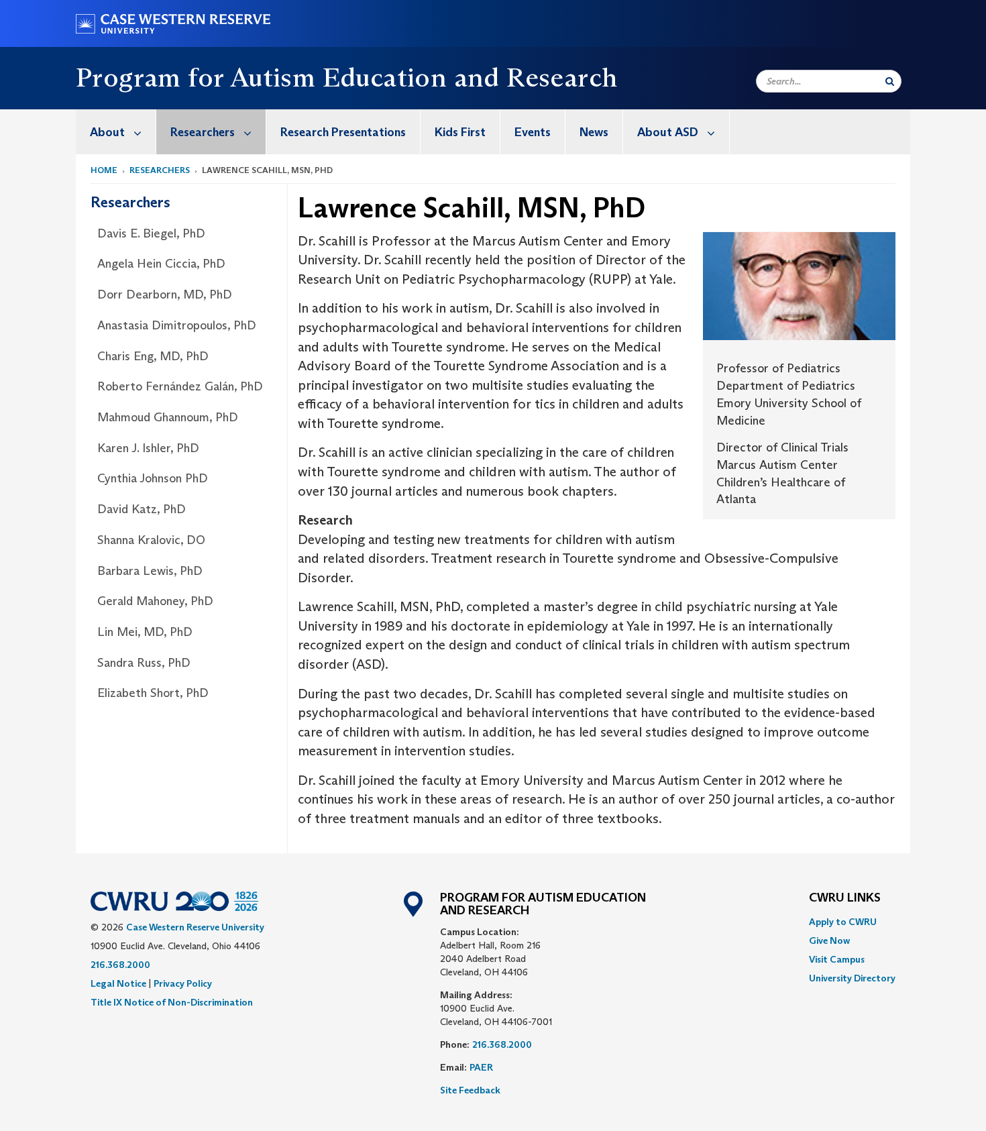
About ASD (667, 132)
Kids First (460, 132)
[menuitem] (116, 131)
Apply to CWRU (843, 922)
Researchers (202, 132)
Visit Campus (837, 959)
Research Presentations (343, 132)
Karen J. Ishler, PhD (148, 448)
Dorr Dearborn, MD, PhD (164, 294)
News (594, 132)
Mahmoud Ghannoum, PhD (167, 417)
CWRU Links (845, 898)
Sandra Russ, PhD (143, 662)
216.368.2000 (120, 965)
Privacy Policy (183, 983)
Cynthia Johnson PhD (152, 478)
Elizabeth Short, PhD (153, 693)
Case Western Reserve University (195, 927)
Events (532, 132)
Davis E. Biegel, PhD (151, 233)
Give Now (829, 940)
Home (104, 170)
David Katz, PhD (141, 509)
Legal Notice (118, 983)
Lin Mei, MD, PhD (145, 632)
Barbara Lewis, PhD (150, 570)
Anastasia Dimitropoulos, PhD (176, 325)
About (107, 132)
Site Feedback (470, 1090)
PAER (481, 1067)
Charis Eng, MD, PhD (153, 356)
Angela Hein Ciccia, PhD (161, 263)
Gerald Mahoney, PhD (155, 601)
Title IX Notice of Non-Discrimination (172, 1002)
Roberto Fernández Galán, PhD (180, 386)
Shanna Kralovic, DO (151, 540)
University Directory (852, 978)
